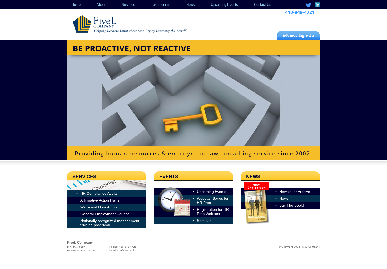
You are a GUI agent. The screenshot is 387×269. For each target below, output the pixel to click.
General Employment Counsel (105, 214)
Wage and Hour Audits (98, 207)
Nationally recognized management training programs (109, 223)
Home (76, 5)
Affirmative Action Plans (99, 200)
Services (128, 5)
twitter (308, 5)
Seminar (204, 220)
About (101, 5)
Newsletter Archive (294, 191)
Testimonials (160, 5)
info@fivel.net (125, 249)
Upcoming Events (224, 5)
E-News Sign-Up (298, 35)
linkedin (317, 5)
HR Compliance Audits (98, 193)
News (190, 5)
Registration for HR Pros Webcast (213, 211)
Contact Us (262, 5)
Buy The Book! (291, 205)
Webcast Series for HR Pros (213, 200)
